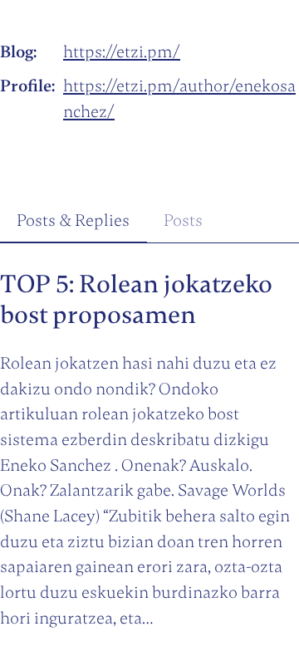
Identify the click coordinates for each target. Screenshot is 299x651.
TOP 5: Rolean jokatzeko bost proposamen (136, 299)
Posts (183, 220)
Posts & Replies (73, 220)
